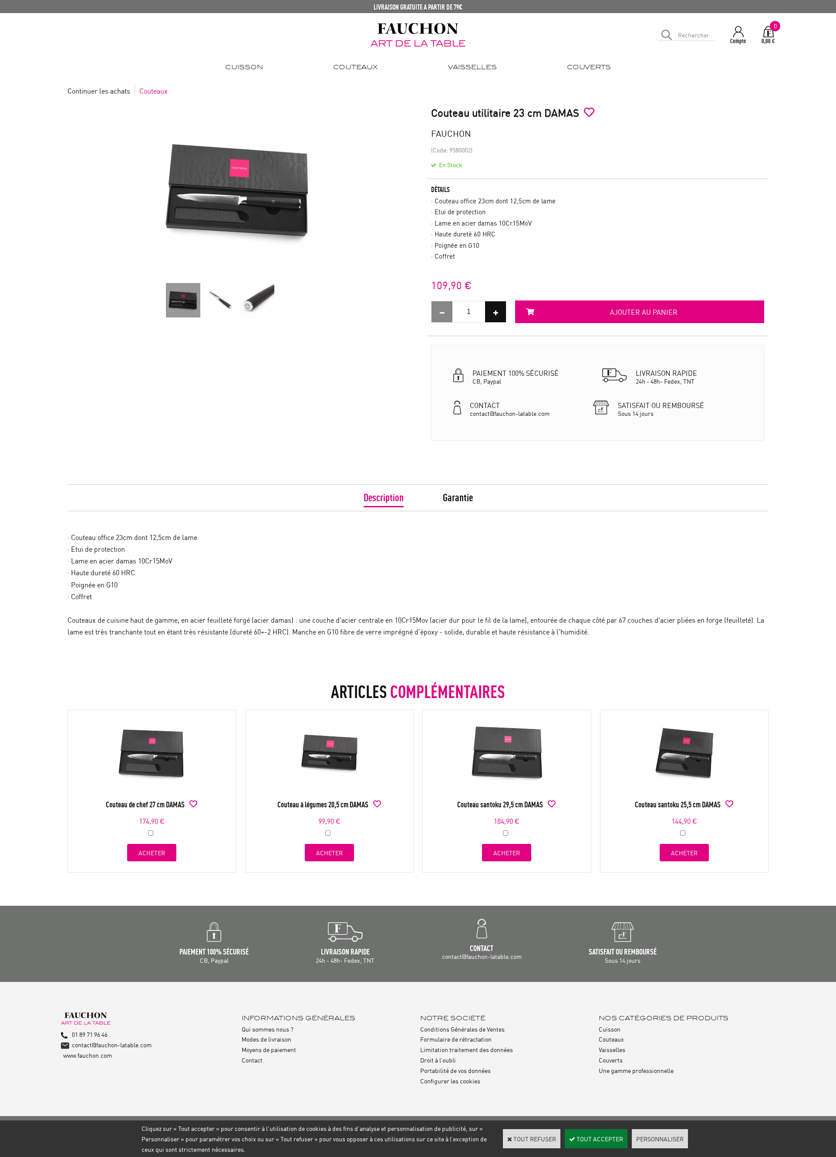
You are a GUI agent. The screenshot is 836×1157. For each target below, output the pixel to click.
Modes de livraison (266, 1039)
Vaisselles (612, 1049)
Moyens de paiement (269, 1049)
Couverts (611, 1060)
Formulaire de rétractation (456, 1039)
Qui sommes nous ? (267, 1029)
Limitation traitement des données (466, 1049)
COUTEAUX (355, 67)
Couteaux (153, 90)
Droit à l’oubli (438, 1060)
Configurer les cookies (450, 1080)
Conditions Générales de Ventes (462, 1029)
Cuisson (609, 1029)
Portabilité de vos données (455, 1070)
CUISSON (244, 67)
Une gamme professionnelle (636, 1070)
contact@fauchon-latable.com (112, 1044)
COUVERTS (589, 67)
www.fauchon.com (87, 1055)
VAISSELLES (472, 67)
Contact (252, 1060)
